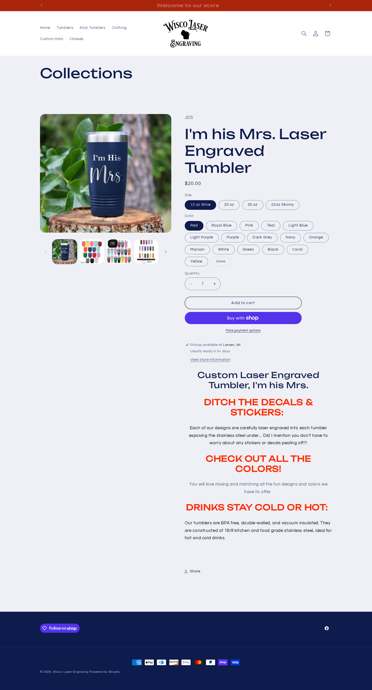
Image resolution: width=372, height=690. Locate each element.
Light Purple (201, 237)
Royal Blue (222, 225)
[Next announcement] (330, 5)
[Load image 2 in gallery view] (91, 251)
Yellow (196, 261)
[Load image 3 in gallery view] (119, 251)
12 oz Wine (200, 205)
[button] (304, 33)
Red (194, 225)
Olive (223, 262)
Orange (316, 237)
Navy (290, 237)
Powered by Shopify (104, 671)
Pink (249, 225)
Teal (271, 225)
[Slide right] (165, 251)
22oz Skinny (282, 205)
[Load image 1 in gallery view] (64, 251)
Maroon (197, 249)
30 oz (253, 205)
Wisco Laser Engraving (70, 671)
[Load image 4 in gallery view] (146, 251)
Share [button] (195, 571)
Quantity (192, 273)
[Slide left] (45, 251)
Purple (233, 237)
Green (248, 249)
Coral (297, 249)
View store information (210, 360)
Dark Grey (262, 237)
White (223, 249)
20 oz (229, 205)
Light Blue (298, 225)
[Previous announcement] (41, 5)
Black (273, 249)
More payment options (243, 330)
